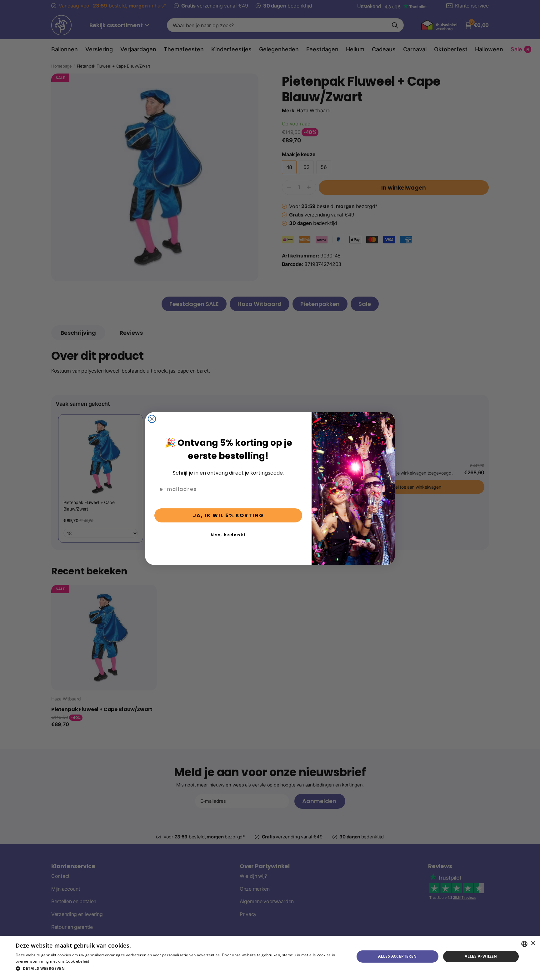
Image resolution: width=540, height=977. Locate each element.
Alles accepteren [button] (397, 956)
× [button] (533, 943)
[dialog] (270, 956)
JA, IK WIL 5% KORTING (228, 515)
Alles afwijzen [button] (481, 956)
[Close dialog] (152, 419)
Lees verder (102, 961)
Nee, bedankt (228, 534)
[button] (180, 968)
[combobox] (524, 944)
